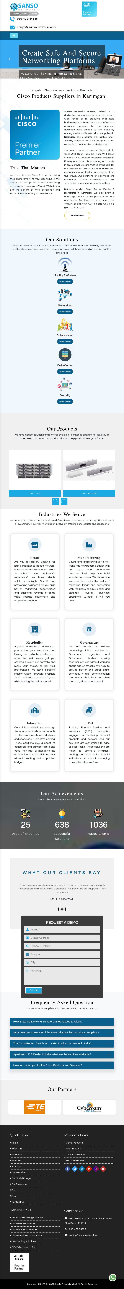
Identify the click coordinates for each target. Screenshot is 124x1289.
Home (14, 1143)
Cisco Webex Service (23, 1223)
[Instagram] (96, 1169)
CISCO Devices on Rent (24, 1247)
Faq (13, 1196)
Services (16, 1160)
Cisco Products (74, 1143)
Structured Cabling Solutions (27, 1217)
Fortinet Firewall (74, 1160)
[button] (114, 59)
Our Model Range (21, 1178)
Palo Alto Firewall (75, 1154)
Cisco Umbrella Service (24, 1229)
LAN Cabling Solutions (23, 1241)
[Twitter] (75, 1169)
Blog (13, 1190)
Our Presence (19, 1184)
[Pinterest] (89, 1169)
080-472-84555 (27, 18)
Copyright (32, 1284)
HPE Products (73, 1148)
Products (16, 1154)
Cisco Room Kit (89, 493)
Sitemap (16, 1166)
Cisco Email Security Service (26, 1235)
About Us (16, 1148)
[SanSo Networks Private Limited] (25, 9)
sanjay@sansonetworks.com (85, 1235)
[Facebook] (67, 1169)
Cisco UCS (35, 493)
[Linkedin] (82, 1169)
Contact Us (17, 1202)
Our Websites (19, 1172)
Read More (77, 215)
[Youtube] (103, 1169)
